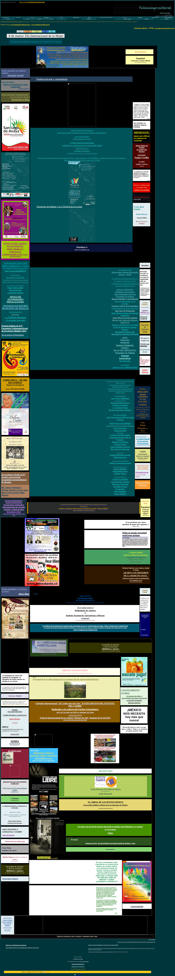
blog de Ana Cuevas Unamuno (145, 313)
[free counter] (46, 972)
